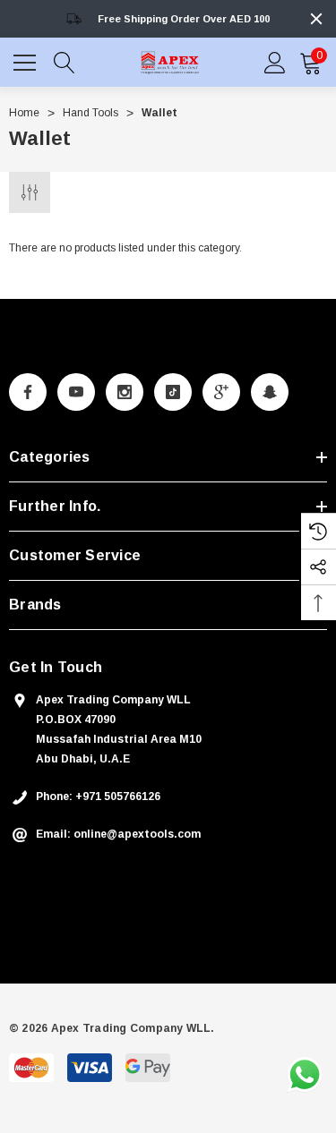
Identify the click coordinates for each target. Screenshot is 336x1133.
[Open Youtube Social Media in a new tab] (76, 392)
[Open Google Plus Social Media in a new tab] (221, 392)
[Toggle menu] (26, 60)
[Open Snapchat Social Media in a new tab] (270, 392)
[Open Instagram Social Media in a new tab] (124, 392)
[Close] (316, 19)
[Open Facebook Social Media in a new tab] (28, 392)
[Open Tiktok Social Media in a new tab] (173, 392)
